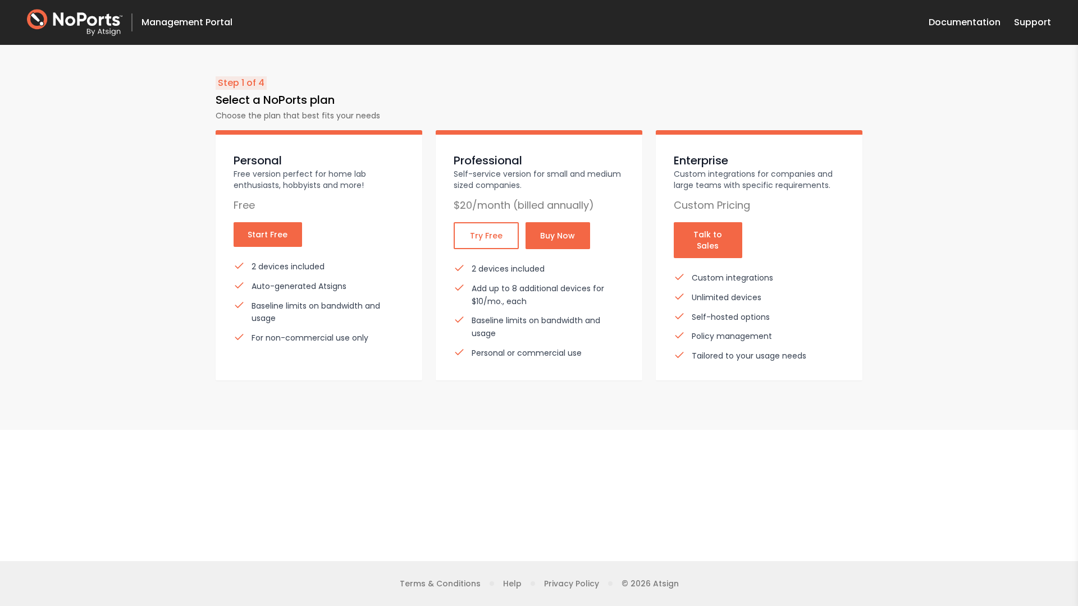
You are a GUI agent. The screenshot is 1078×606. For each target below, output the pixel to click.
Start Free (267, 234)
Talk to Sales (707, 240)
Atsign (666, 583)
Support (1032, 22)
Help (512, 583)
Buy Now (557, 235)
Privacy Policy (571, 583)
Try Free (486, 235)
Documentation (965, 22)
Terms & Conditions (440, 583)
